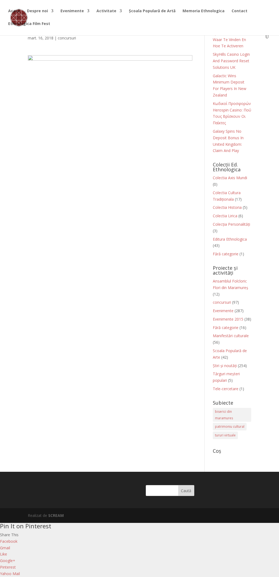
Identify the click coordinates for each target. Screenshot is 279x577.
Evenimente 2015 (228, 319)
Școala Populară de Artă (152, 11)
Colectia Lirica (225, 215)
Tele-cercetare (225, 388)
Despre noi (37, 11)
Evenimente (72, 11)
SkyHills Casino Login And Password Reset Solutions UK (231, 61)
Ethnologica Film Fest (29, 24)
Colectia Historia (227, 207)
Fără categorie (225, 253)
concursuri (67, 38)
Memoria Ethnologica (204, 11)
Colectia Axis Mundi (230, 177)
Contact (239, 11)
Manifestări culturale (231, 335)
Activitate (106, 11)
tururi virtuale (225, 435)
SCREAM (56, 515)
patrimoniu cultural (229, 426)
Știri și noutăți (225, 365)
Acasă (14, 11)
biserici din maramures (224, 414)
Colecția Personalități (231, 224)
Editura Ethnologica (230, 239)
